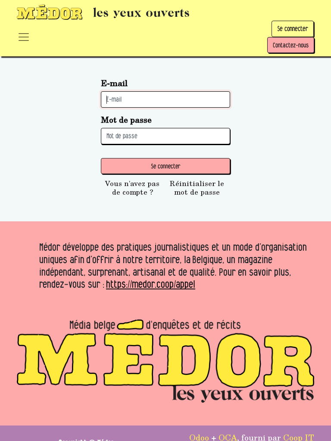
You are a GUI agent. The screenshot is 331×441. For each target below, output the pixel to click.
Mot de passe (126, 119)
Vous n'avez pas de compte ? (132, 187)
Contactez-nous (291, 45)
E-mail (114, 83)
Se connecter (292, 29)
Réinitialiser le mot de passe (197, 187)
